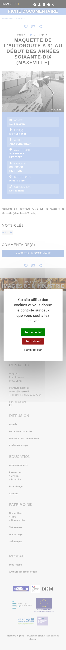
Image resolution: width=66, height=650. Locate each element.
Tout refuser (33, 341)
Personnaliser (33, 350)
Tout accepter (33, 332)
